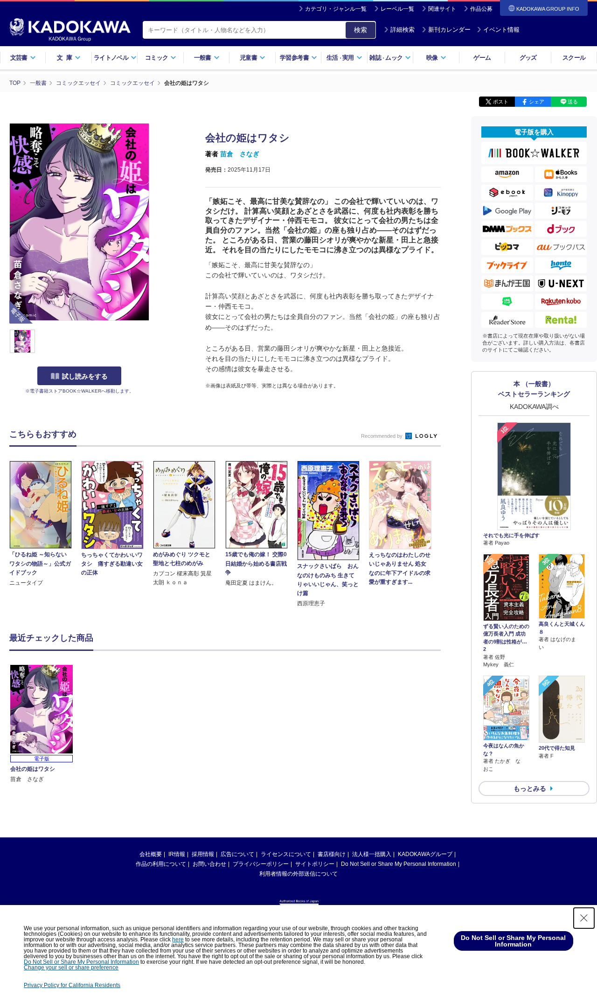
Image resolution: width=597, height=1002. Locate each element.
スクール (573, 57)
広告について (237, 854)
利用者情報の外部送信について (298, 874)
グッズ (528, 57)
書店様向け (332, 854)
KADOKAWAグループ (425, 854)
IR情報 (176, 854)
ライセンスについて (286, 854)
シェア (536, 101)
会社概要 (150, 854)
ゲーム (482, 57)
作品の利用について (161, 864)
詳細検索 (402, 29)
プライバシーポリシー (261, 864)
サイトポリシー (314, 864)
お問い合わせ (209, 864)
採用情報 (203, 854)
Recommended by (382, 436)
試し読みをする (85, 376)
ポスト (500, 101)
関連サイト (442, 9)
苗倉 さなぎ (239, 154)
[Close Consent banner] (584, 918)
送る (573, 101)
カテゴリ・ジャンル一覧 (336, 9)
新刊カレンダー (449, 29)
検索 (360, 30)
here (178, 939)
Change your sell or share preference (71, 967)
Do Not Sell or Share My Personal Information (398, 864)
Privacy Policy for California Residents (72, 985)
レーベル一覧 (397, 9)
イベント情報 (501, 29)
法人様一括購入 (371, 854)
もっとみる (530, 788)
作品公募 (481, 9)
